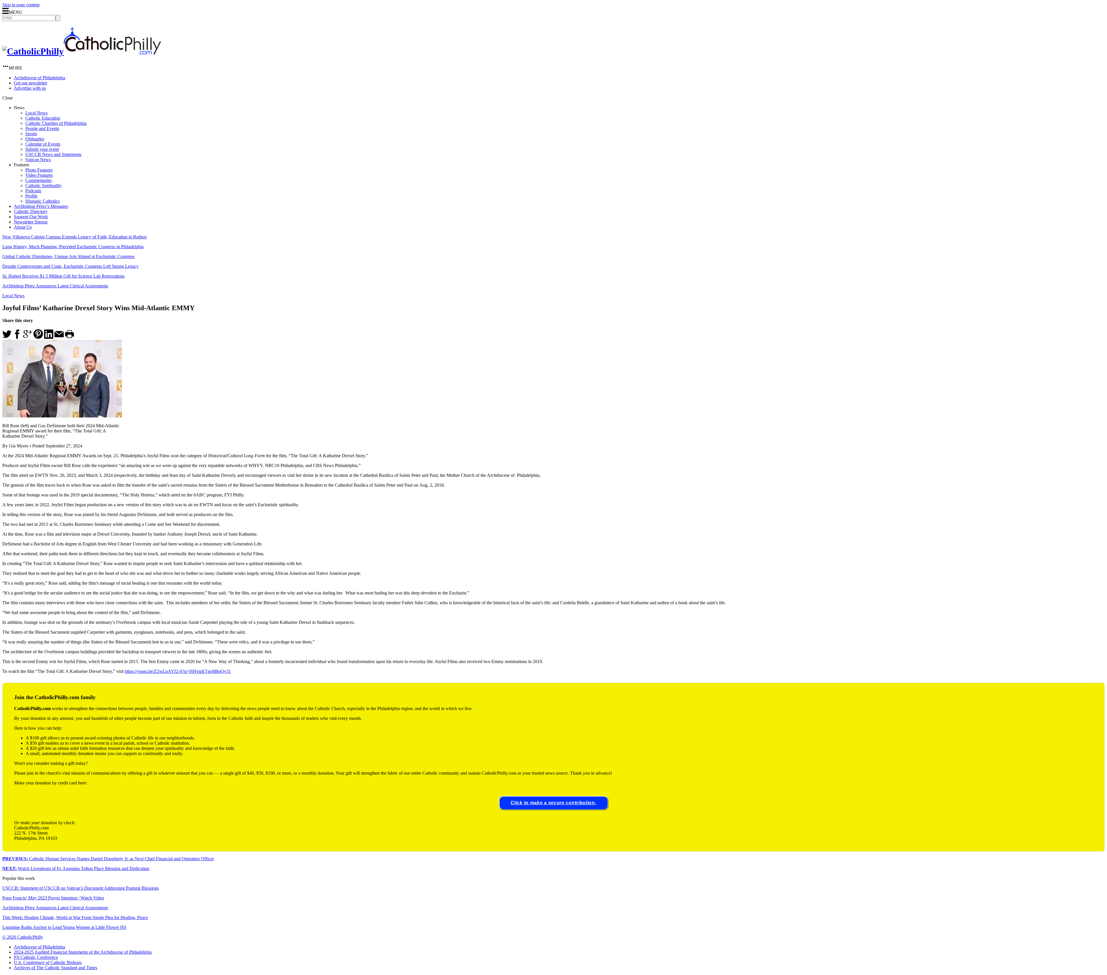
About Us (23, 227)
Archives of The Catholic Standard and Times (55, 967)
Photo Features (38, 169)
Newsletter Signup (31, 221)
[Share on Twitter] (7, 337)
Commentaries (38, 180)
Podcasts (33, 190)
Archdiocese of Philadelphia (39, 77)
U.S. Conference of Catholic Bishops (48, 962)
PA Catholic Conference (36, 957)
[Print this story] (69, 337)
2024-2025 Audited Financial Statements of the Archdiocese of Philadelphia (83, 952)
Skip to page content (20, 4)
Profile (31, 195)
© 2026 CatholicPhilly (22, 937)
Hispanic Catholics (42, 201)
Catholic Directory (31, 211)
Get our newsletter (30, 82)
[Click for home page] (81, 51)
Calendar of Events (42, 144)
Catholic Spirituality (43, 185)
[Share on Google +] (27, 337)
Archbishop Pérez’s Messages (41, 206)
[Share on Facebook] (17, 337)
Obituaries (34, 138)
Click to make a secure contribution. (553, 802)
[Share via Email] (59, 337)
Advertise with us (30, 88)
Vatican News (38, 159)
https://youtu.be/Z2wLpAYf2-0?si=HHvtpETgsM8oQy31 (178, 671)
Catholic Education (42, 118)
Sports (31, 133)
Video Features (39, 175)
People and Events (42, 128)
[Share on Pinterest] (38, 337)
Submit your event (42, 149)
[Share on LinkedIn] (48, 337)
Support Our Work (31, 216)
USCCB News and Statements (53, 154)
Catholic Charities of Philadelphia (55, 123)
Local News (36, 112)
